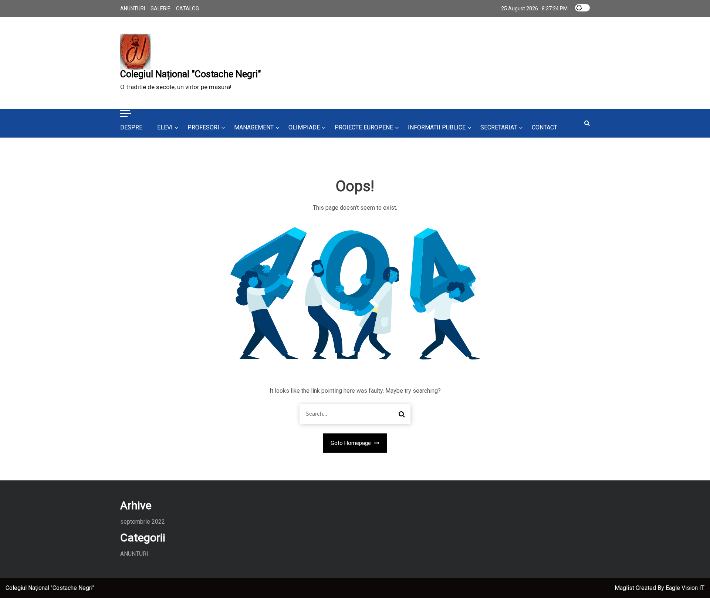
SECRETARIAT (498, 127)
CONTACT (544, 127)
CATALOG (187, 8)
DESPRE (131, 127)
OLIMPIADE (304, 127)
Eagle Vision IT (685, 587)
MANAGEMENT (254, 127)
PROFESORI (203, 127)
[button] (125, 114)
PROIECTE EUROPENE (364, 127)
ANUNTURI (132, 8)
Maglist (625, 587)
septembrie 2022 (142, 521)
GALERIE (160, 8)
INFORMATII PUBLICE (437, 127)
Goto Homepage (351, 443)
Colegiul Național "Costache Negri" (190, 74)
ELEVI (165, 127)
